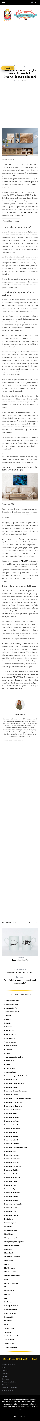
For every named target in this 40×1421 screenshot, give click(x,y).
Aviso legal (8, 1404)
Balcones (7, 1019)
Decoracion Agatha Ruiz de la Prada (17, 1076)
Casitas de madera (10, 1045)
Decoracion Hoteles (11, 1136)
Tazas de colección (20, 960)
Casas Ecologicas (10, 1034)
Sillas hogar (8, 1320)
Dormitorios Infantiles (9, 1382)
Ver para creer (9, 1343)
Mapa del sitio (12, 1406)
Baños (4, 1367)
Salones (4, 1376)
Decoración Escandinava (12, 1125)
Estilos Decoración (10, 1230)
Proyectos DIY (9, 1290)
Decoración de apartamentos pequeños (17, 1098)
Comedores (5, 1379)
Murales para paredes (12, 1275)
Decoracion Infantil (11, 1140)
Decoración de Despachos (13, 1102)
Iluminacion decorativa (12, 1245)
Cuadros (7, 1064)
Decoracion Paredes (11, 1174)
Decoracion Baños (10, 1079)
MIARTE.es (25, 561)
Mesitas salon (9, 1260)
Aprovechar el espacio (11, 1011)
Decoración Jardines (11, 1143)
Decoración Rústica (11, 1196)
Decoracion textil (10, 1211)
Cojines (7, 1053)
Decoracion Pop (9, 1189)
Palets (6, 1279)
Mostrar (15, 221)
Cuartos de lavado (10, 1072)
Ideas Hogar (8, 1234)
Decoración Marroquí (11, 1158)
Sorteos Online (9, 1328)
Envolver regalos (10, 1223)
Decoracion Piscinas (11, 1181)
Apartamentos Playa (11, 1008)
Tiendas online (9, 1339)
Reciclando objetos (10, 1309)
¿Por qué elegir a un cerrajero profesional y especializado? (20, 980)
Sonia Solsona (21, 81)
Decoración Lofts (10, 1151)
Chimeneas (8, 1049)
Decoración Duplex (11, 1113)
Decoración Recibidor (11, 1192)
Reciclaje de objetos (11, 1305)
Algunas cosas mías (11, 1004)
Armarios (7, 1015)
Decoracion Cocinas (11, 1087)
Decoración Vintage (11, 1215)
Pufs (5, 1298)
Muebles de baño (7, 1390)
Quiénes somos (26, 1401)
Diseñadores (8, 1219)
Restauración (9, 1317)
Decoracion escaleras (11, 1121)
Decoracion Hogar (20, 66)
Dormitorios (5, 1370)
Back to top (18, 1416)
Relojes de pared (10, 1313)
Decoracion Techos (10, 1207)
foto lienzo (28, 212)
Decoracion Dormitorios (12, 1110)
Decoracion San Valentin (13, 1204)
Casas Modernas (10, 1038)
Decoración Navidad (11, 1170)
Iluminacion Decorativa (9, 1387)
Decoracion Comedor (11, 1094)
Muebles (7, 1264)
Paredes (4, 1385)
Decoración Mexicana (11, 1162)
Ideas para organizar (11, 1238)
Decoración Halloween (12, 1128)
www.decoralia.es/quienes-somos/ (13, 741)
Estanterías (8, 1226)
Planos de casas (9, 1287)
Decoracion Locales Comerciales (15, 1147)
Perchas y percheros (11, 1283)
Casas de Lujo (9, 1030)
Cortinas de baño (10, 1060)
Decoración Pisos (10, 1185)
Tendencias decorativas (12, 1336)
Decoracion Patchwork (12, 1177)
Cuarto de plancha (10, 1068)
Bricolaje (7, 1023)
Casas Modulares (10, 1042)
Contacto (34, 1401)
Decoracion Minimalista (12, 1166)
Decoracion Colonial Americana (15, 1091)
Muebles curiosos (10, 1268)
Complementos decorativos (13, 1057)
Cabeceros (8, 1027)
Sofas (6, 1324)
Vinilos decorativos (10, 1347)
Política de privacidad (20, 1404)
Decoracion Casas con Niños (14, 1083)
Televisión (7, 1332)
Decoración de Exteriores (13, 1106)
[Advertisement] (20, 42)
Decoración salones (11, 1200)
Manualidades (9, 1253)
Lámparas (7, 1249)
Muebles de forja (10, 1271)
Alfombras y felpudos (11, 1000)
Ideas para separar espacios (13, 1241)
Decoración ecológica (11, 1117)
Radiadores (8, 1302)
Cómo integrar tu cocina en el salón (20, 971)
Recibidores (5, 1373)
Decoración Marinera (11, 1155)
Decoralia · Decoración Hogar (14, 1399)
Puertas (7, 1294)
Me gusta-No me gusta (12, 1256)
